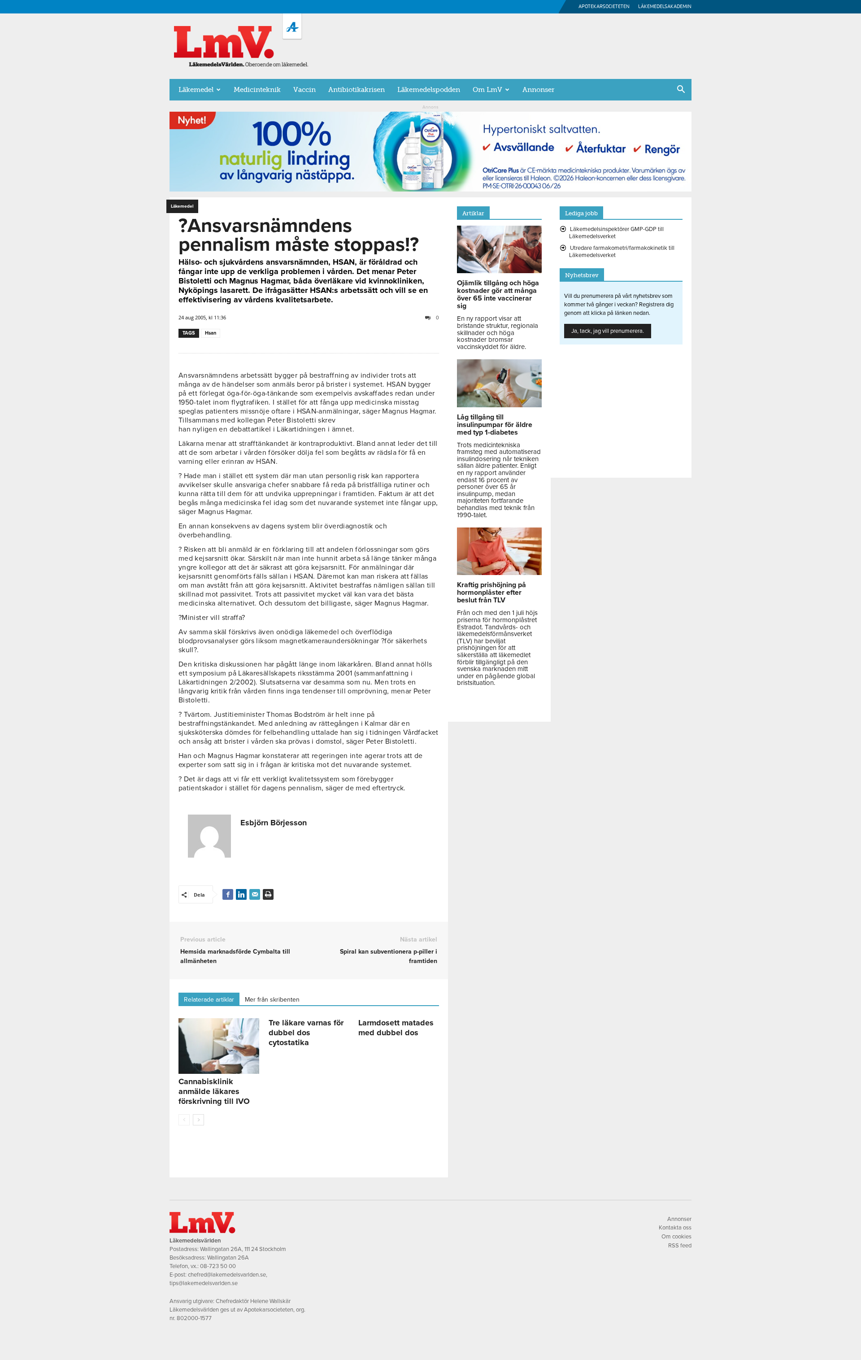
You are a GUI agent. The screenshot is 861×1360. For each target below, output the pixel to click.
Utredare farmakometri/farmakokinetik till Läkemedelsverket (621, 251)
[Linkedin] (241, 894)
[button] (680, 90)
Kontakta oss (675, 1227)
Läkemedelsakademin (664, 6)
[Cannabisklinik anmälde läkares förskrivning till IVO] (218, 1046)
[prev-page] (184, 1119)
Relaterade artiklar (209, 999)
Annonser (538, 90)
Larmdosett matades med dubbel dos (396, 1027)
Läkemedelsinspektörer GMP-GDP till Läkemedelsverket (616, 233)
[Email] (254, 894)
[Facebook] (227, 894)
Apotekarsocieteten (604, 6)
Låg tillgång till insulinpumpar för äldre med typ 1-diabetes (494, 425)
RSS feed (679, 1245)
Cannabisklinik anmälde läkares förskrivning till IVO (214, 1091)
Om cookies (676, 1236)
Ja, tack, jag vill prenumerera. (607, 331)
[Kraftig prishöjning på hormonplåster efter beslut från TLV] (499, 572)
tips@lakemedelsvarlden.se (204, 1283)
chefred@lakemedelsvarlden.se (227, 1274)
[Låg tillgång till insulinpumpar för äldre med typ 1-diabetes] (499, 405)
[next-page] (198, 1119)
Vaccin (304, 90)
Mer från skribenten (272, 999)
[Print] (268, 894)
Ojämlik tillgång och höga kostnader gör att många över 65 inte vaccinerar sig (498, 294)
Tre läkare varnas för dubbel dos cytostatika (306, 1032)
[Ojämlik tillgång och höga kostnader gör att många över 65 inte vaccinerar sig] (499, 270)
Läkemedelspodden (428, 90)
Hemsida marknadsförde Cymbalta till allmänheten (235, 956)
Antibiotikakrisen (356, 90)
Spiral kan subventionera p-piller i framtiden (388, 956)
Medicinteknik (257, 90)
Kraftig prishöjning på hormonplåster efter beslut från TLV (491, 592)
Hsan (210, 333)
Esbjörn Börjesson (273, 823)
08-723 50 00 (218, 1266)
